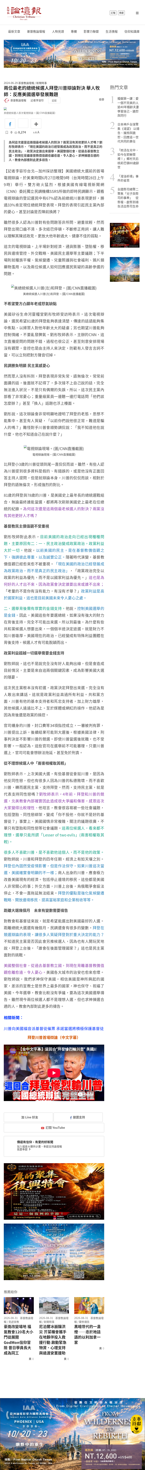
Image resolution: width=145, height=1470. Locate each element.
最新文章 (14, 31)
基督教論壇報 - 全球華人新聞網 (24, 13)
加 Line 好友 (29, 1117)
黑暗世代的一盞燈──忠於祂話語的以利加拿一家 (87, 1334)
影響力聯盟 (91, 31)
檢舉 (101, 99)
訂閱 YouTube (55, 1127)
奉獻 (121, 13)
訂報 (113, 13)
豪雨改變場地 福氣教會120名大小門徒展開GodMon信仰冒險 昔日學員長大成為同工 (18, 1340)
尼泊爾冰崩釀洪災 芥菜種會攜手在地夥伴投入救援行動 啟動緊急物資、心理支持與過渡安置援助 (52, 1340)
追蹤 (54, 100)
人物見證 (58, 31)
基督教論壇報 (36, 31)
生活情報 (112, 31)
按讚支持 (79, 1117)
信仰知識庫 (132, 31)
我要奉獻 (22, 1149)
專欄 (74, 31)
